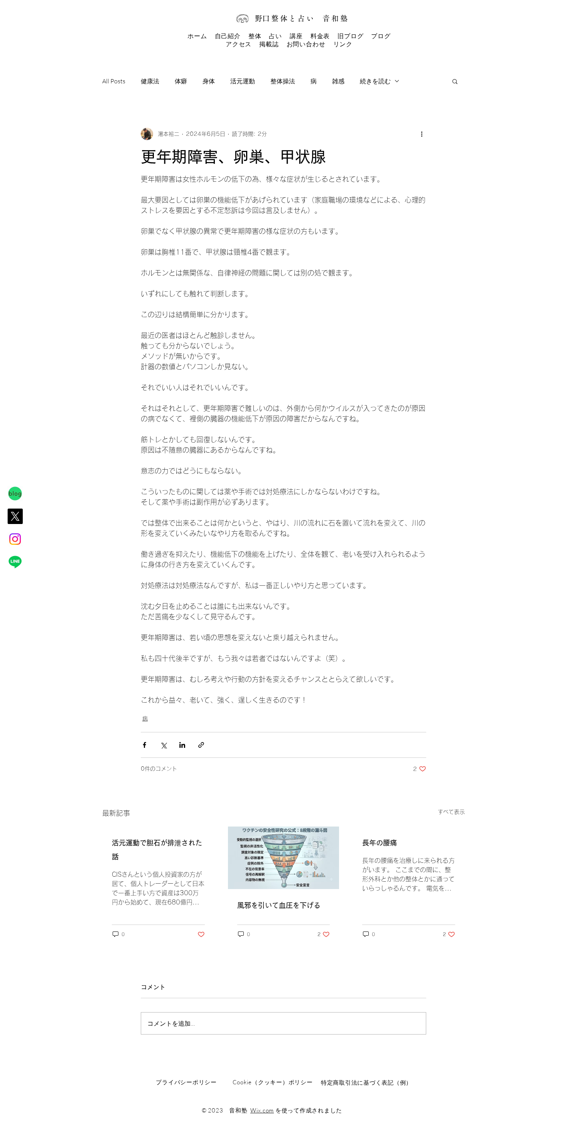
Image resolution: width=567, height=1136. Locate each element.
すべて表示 (451, 812)
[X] (15, 516)
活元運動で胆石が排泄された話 (157, 849)
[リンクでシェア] (201, 745)
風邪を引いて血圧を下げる (279, 905)
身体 (208, 81)
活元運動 (242, 81)
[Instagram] (15, 539)
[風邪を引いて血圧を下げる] (283, 858)
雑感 (338, 81)
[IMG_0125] (15, 493)
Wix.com (262, 1110)
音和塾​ (335, 18)
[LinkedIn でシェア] (182, 745)
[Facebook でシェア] (144, 745)
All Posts (113, 81)
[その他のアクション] (421, 134)
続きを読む (375, 81)
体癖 (181, 81)
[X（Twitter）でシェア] (163, 745)
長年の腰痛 (379, 842)
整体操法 (282, 81)
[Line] (15, 562)
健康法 (150, 81)
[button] (455, 81)
